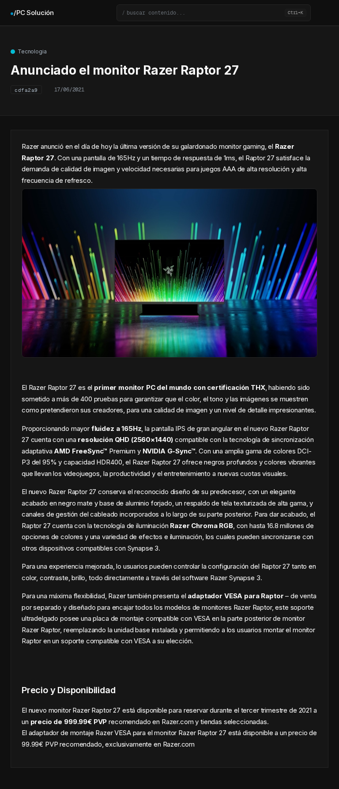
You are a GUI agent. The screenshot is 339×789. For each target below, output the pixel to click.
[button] (214, 12)
